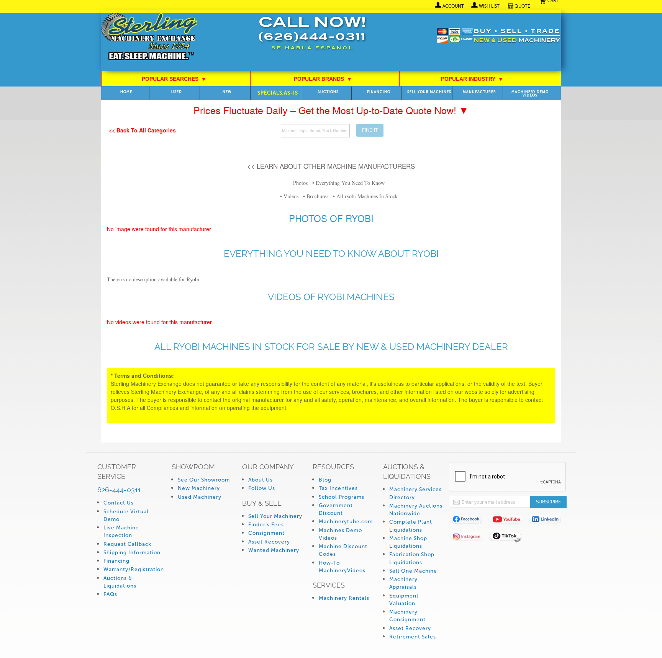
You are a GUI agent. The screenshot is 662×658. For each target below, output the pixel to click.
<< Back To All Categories (142, 130)
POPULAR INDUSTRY (472, 79)
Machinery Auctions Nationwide (415, 510)
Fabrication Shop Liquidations (411, 558)
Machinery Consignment (407, 616)
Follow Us (261, 488)
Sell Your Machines (429, 92)
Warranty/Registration (133, 569)
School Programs (341, 497)
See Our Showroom (204, 480)
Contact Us (118, 503)
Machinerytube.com (346, 521)
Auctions (328, 92)
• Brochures (315, 196)
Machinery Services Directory (415, 493)
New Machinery (199, 488)
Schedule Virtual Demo (126, 515)
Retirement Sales (412, 637)
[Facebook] (469, 520)
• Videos (289, 196)
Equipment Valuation (404, 600)
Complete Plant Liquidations (410, 526)
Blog (325, 480)
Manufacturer (479, 92)
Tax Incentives (338, 488)
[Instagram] (469, 538)
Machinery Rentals (344, 598)
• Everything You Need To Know (348, 182)
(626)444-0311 (312, 38)
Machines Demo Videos (340, 534)
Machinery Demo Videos (530, 93)
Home (126, 92)
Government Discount (336, 509)
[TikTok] (509, 538)
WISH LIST (489, 6)
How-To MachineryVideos (342, 567)
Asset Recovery (269, 542)
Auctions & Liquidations (119, 582)
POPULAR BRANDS (323, 79)
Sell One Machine (413, 571)
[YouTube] (509, 520)
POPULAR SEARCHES (174, 79)
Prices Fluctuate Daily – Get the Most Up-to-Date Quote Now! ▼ (331, 110)
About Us (260, 480)
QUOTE (522, 6)
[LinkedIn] (548, 520)
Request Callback (127, 544)
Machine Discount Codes (343, 550)
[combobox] (315, 130)
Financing (378, 92)
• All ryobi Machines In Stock (365, 196)
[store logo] (149, 37)
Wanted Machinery (273, 550)
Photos (300, 182)
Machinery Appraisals (403, 583)
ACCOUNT (453, 6)
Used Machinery (199, 497)
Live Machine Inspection (121, 531)
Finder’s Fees (266, 524)
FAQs (110, 594)
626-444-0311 (119, 490)
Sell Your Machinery (275, 516)
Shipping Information (132, 552)
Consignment (266, 533)
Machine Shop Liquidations (408, 542)
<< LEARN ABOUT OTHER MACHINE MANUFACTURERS (331, 166)
